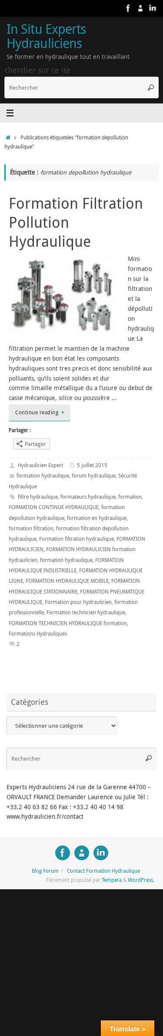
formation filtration (31, 528)
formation (130, 496)
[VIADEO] (140, 8)
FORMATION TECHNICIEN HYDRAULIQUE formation (68, 623)
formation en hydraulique (96, 518)
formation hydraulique (43, 475)
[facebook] (128, 8)
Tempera (112, 880)
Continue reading (36, 412)
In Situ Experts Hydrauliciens (46, 36)
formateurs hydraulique (88, 496)
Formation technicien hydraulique (86, 612)
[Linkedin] (152, 8)
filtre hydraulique (38, 496)
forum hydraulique (94, 475)
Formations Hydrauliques (38, 633)
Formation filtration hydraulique (76, 538)
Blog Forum (45, 871)
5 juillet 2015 (92, 465)
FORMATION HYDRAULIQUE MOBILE (67, 580)
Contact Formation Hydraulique (103, 871)
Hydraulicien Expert (40, 465)
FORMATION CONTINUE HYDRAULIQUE (54, 507)
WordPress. (141, 880)
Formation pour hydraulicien (78, 602)
